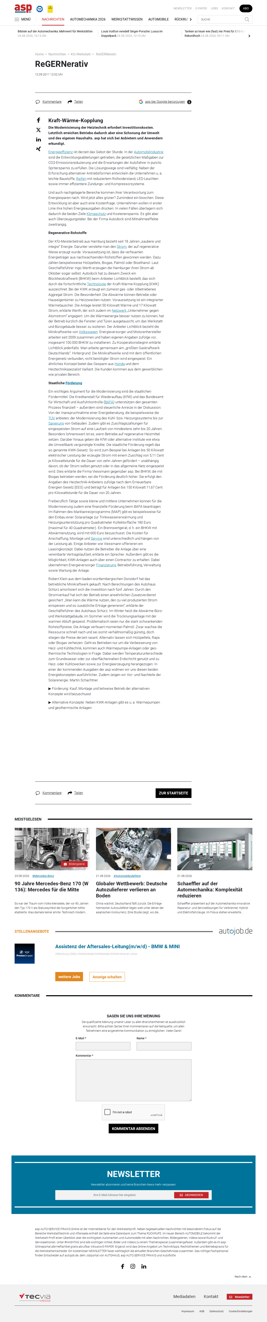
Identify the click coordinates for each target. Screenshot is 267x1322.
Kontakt (228, 8)
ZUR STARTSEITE (173, 793)
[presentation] (249, 35)
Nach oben (241, 1276)
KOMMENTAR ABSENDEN (133, 1128)
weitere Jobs (69, 977)
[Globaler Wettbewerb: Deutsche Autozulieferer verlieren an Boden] (133, 849)
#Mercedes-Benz (43, 876)
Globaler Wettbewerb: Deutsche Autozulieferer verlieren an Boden (131, 890)
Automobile (158, 19)
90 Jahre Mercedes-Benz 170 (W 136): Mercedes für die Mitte (51, 887)
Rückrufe (183, 19)
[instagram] (132, 1266)
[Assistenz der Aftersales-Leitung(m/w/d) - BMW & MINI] (25, 953)
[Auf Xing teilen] (38, 148)
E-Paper (201, 8)
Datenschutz (216, 1311)
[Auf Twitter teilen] (38, 129)
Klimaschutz (96, 214)
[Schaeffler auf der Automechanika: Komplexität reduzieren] (214, 849)
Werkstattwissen (126, 19)
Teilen (78, 102)
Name (141, 1038)
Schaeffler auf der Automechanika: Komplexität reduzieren (209, 890)
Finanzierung (106, 565)
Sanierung (56, 423)
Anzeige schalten (107, 977)
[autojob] (235, 931)
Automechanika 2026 (88, 19)
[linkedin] (143, 1266)
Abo (246, 8)
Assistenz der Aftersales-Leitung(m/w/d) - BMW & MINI (117, 946)
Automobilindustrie (148, 152)
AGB (201, 1311)
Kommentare (52, 102)
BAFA (109, 402)
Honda (120, 364)
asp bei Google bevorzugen (165, 102)
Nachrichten (53, 19)
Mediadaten (184, 1296)
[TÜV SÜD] (38, 8)
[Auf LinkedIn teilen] (38, 139)
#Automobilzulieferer (127, 876)
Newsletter (183, 8)
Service (96, 538)
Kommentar (83, 1055)
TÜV (51, 418)
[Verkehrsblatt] (48, 8)
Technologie (96, 284)
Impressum (187, 1311)
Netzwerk (119, 310)
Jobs (214, 8)
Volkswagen (88, 332)
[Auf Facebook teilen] (38, 119)
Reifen (81, 179)
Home (39, 54)
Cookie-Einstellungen (240, 1311)
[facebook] (122, 1266)
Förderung (73, 383)
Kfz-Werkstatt (81, 54)
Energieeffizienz (60, 152)
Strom (121, 246)
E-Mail (80, 1038)
